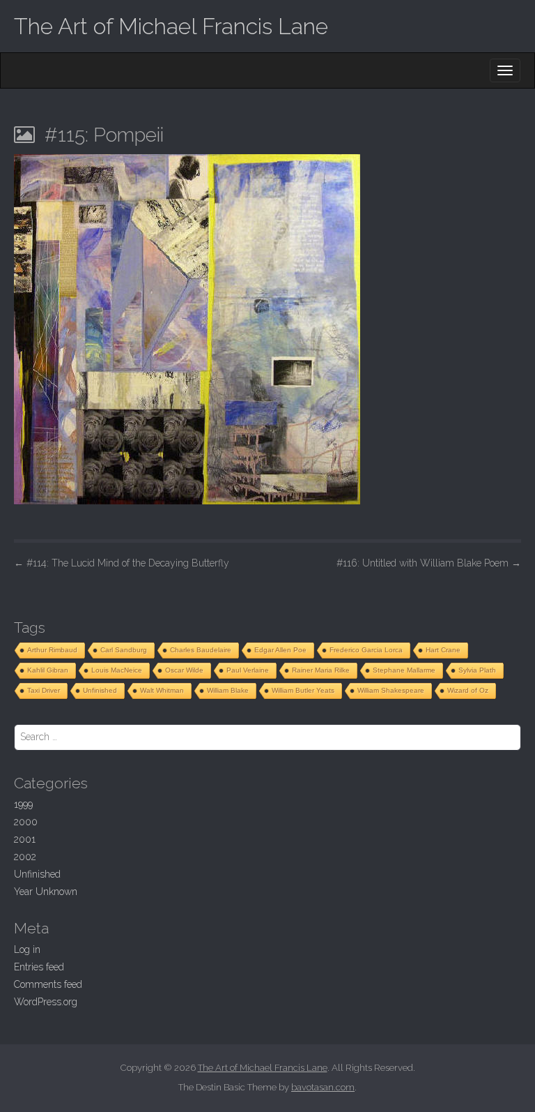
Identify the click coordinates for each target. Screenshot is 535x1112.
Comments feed (48, 984)
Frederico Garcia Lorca (366, 650)
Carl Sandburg (123, 650)
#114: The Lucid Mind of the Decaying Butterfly (121, 563)
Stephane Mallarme (404, 670)
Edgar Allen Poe (280, 650)
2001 (25, 839)
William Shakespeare (390, 690)
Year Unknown (45, 891)
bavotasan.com (323, 1087)
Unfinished (100, 690)
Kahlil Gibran (47, 670)
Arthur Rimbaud (52, 650)
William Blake (228, 690)
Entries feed (39, 966)
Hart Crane (443, 650)
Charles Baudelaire (200, 650)
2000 (26, 821)
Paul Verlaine (247, 670)
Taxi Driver (43, 690)
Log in (27, 949)
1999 (23, 804)
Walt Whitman (162, 690)
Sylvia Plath (477, 670)
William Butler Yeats (303, 690)
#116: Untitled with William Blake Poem (428, 563)
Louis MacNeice (116, 670)
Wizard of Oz (467, 690)
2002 (25, 856)
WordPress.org (45, 1001)
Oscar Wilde (184, 670)
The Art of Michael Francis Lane (171, 26)
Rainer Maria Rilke (321, 670)
